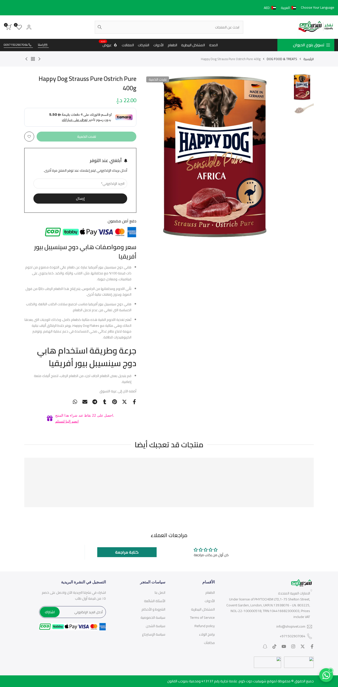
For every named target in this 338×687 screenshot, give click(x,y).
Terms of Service (202, 617)
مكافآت (209, 643)
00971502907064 (16, 44)
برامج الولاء (207, 634)
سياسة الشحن (155, 626)
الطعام (210, 592)
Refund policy (204, 626)
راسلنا (41, 44)
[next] (154, 156)
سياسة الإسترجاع (153, 634)
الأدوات (210, 601)
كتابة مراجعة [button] (127, 552)
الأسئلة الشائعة (154, 601)
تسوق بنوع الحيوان (308, 44)
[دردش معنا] (326, 675)
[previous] (278, 156)
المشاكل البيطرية (203, 609)
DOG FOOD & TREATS (282, 59)
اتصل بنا (160, 592)
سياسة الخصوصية (153, 617)
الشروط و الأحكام (153, 609)
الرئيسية (308, 59)
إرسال (80, 198)
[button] (280, 7)
